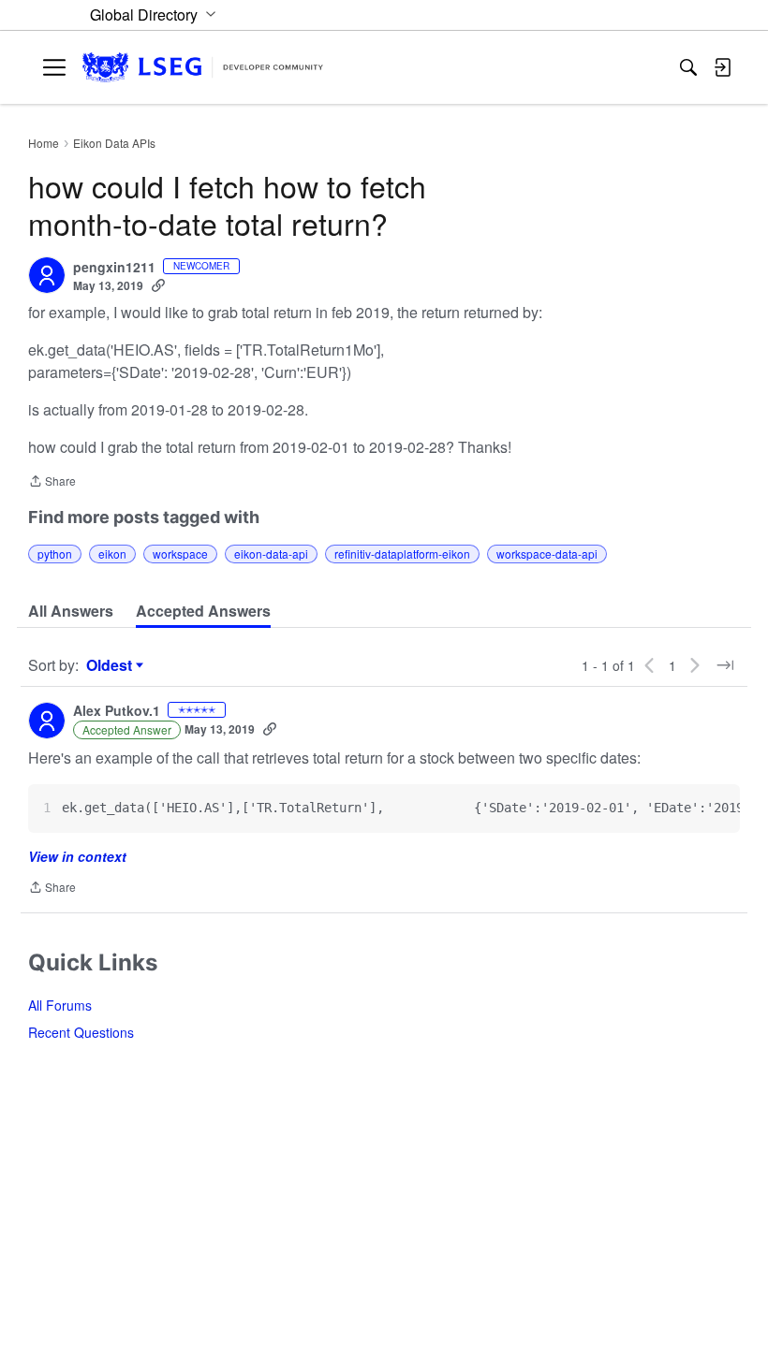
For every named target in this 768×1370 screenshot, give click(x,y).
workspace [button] (180, 553)
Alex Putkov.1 (116, 711)
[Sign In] (722, 67)
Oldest (111, 665)
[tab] (71, 611)
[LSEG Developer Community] (202, 67)
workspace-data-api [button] (547, 553)
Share (52, 482)
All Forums (60, 1005)
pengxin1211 (114, 267)
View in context (77, 856)
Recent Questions (81, 1032)
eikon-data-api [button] (271, 553)
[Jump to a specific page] (725, 665)
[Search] (688, 67)
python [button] (54, 553)
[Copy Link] (158, 285)
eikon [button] (112, 553)
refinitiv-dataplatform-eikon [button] (402, 553)
